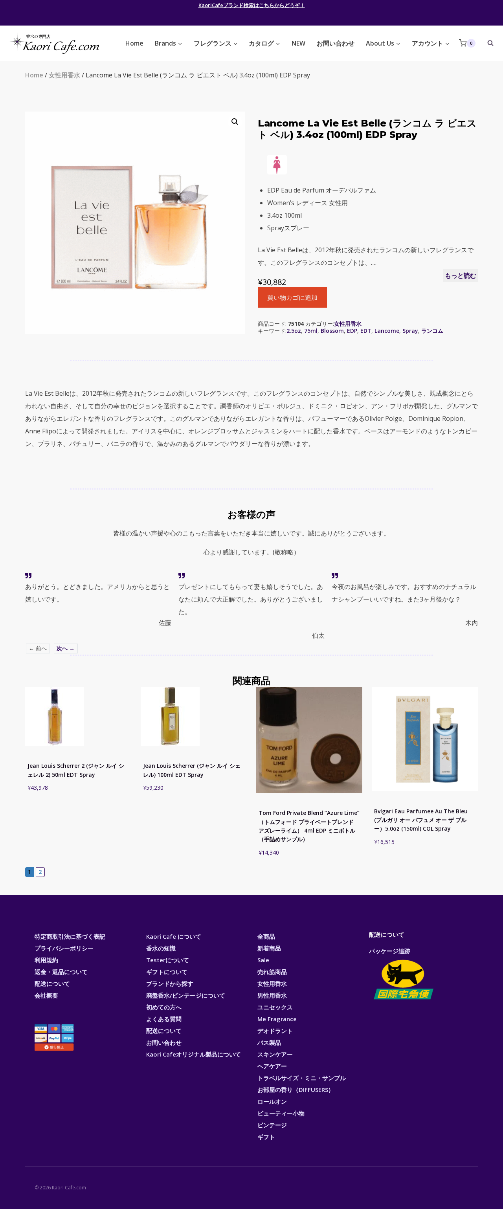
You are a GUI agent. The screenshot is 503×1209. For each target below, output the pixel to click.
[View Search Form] (486, 43)
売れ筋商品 (272, 972)
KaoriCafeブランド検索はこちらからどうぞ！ (251, 5)
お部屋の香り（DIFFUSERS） (295, 1089)
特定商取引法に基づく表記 (70, 936)
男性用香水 (272, 995)
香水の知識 (161, 948)
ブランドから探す (169, 983)
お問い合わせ (335, 43)
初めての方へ (164, 1007)
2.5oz (293, 330)
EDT (365, 330)
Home (134, 43)
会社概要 (46, 995)
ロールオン (272, 1101)
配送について (52, 983)
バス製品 (269, 1042)
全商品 (266, 936)
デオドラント (275, 1031)
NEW (298, 43)
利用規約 (46, 960)
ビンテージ (272, 1125)
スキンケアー (275, 1054)
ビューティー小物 (281, 1113)
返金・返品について (61, 972)
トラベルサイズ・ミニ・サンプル (301, 1078)
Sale (263, 960)
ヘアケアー (272, 1066)
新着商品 (269, 948)
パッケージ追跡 (389, 951)
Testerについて (167, 960)
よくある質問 (164, 1019)
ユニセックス (275, 1007)
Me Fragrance (277, 1019)
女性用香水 (64, 75)
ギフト (266, 1137)
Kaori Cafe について (173, 936)
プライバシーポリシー (64, 948)
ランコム (432, 330)
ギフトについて (166, 972)
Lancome (386, 330)
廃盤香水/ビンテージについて (185, 995)
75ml (311, 330)
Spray (410, 330)
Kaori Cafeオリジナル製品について (193, 1054)
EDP (352, 330)
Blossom (332, 330)
